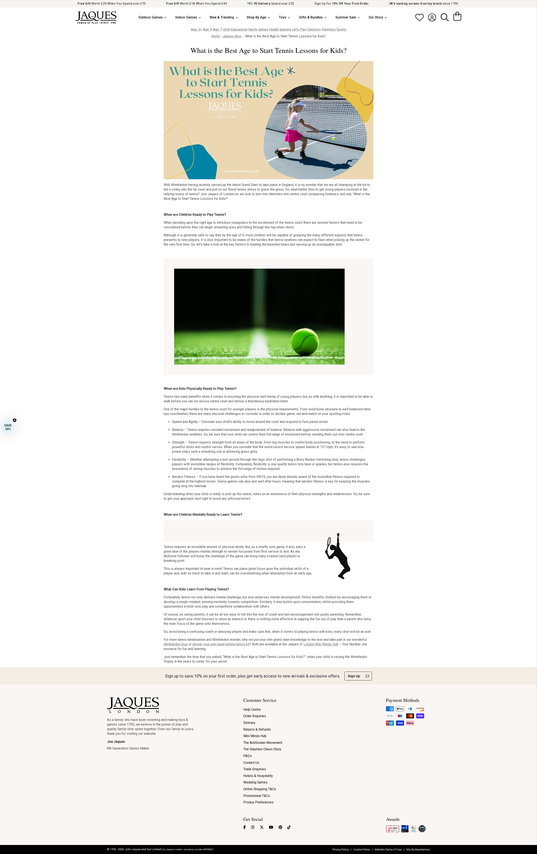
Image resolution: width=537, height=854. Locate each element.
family (252, 29)
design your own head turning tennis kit (220, 644)
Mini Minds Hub (254, 736)
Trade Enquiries (254, 769)
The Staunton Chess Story (262, 749)
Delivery (249, 723)
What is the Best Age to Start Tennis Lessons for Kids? (285, 36)
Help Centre (252, 709)
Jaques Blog (232, 36)
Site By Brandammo (418, 849)
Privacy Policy (340, 849)
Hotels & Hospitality (258, 776)
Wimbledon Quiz (176, 644)
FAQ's (247, 756)
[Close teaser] (15, 420)
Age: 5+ (196, 29)
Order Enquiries (254, 716)
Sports (341, 29)
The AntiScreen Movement (262, 743)
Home (215, 36)
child (226, 29)
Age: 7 (217, 29)
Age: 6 (207, 29)
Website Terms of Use (388, 849)
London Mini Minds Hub (321, 644)
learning (285, 29)
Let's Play (299, 29)
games (263, 29)
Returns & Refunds (257, 729)
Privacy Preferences (258, 802)
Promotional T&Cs (256, 796)
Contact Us (251, 763)
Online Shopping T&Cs (259, 789)
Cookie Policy (361, 849)
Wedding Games (255, 782)
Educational (239, 29)
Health (274, 29)
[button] (7, 427)
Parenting (329, 29)
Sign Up (354, 676)
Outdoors (314, 29)
